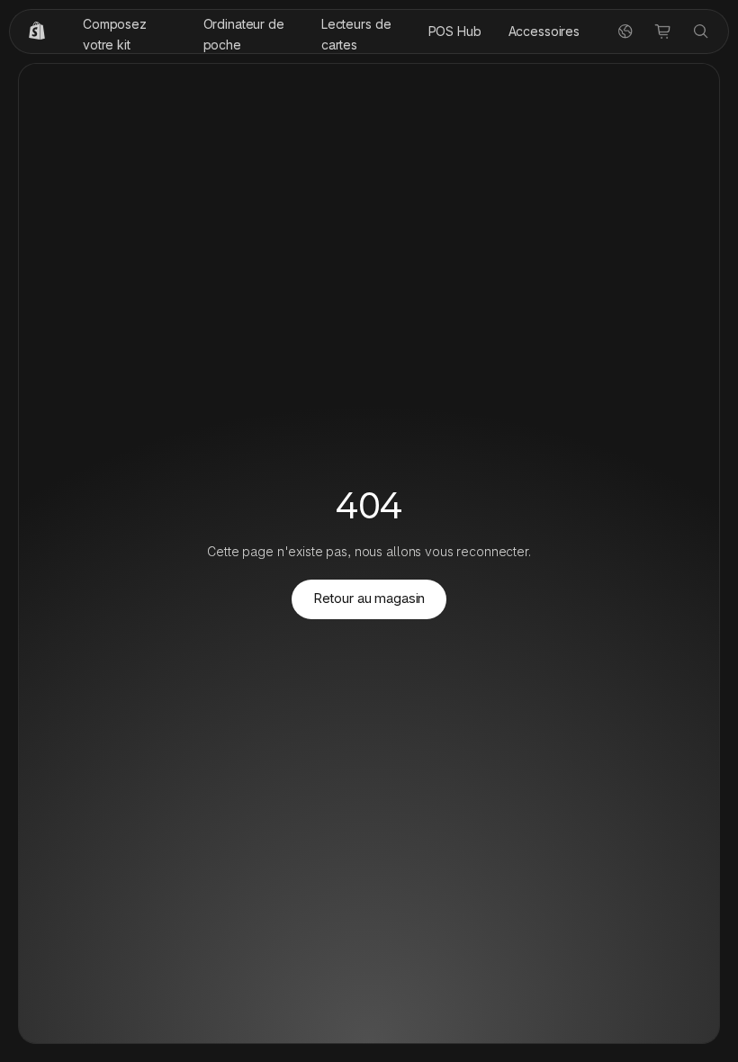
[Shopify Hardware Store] (36, 31)
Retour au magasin (369, 598)
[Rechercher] (701, 31)
